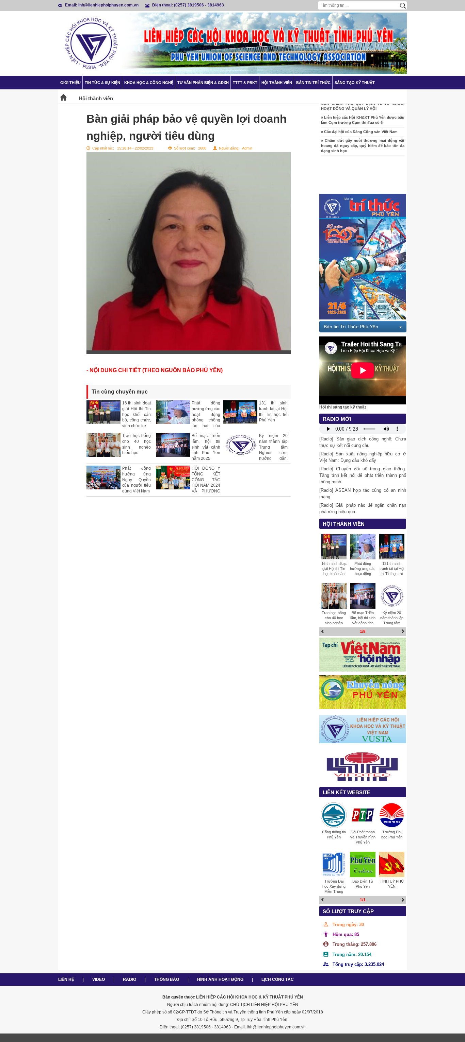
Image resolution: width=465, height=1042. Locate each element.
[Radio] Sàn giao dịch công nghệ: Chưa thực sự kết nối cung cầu (362, 442)
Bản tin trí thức (313, 83)
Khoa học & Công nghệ (148, 83)
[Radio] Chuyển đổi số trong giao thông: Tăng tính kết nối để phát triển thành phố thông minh (362, 475)
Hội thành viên (276, 83)
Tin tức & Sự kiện (102, 83)
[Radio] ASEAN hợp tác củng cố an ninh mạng (362, 493)
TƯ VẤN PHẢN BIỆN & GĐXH (203, 83)
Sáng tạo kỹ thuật (355, 83)
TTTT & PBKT (245, 83)
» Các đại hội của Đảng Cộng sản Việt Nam (359, 123)
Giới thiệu (70, 83)
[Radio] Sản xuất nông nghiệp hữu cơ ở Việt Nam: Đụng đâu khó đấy (362, 457)
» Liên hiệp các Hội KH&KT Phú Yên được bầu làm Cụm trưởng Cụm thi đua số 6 (362, 112)
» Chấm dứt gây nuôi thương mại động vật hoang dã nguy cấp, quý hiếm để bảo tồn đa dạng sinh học (362, 138)
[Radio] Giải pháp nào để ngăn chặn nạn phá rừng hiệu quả (362, 508)
